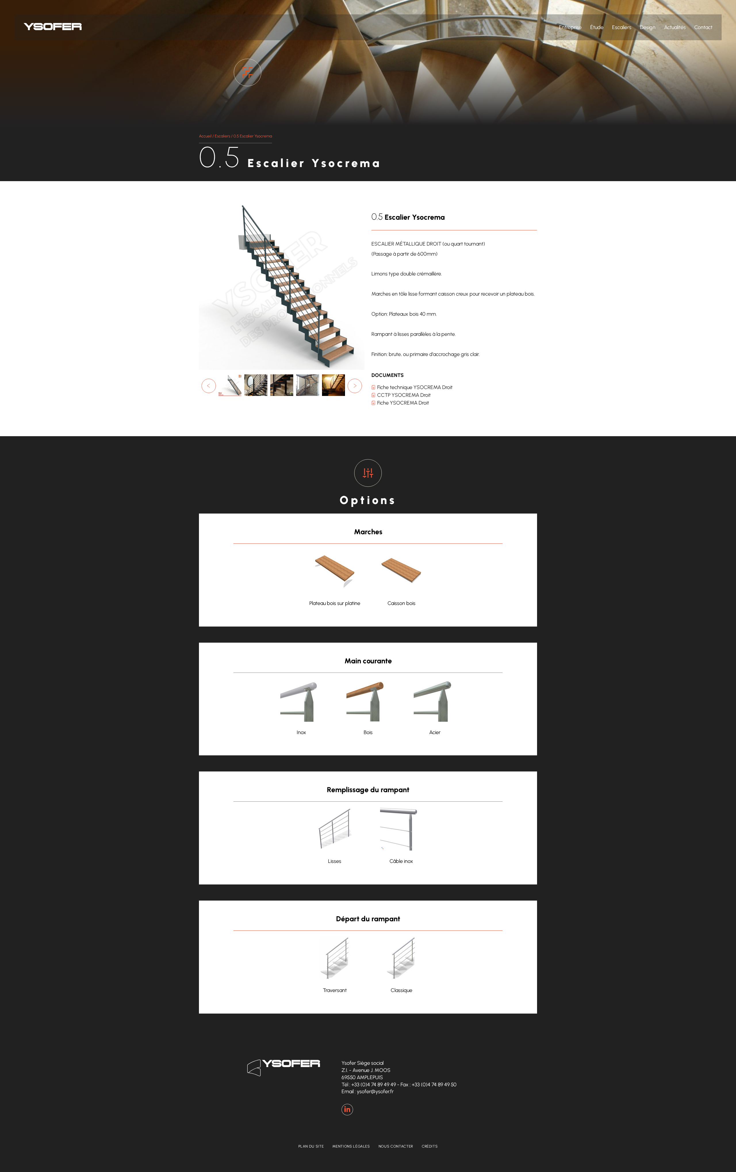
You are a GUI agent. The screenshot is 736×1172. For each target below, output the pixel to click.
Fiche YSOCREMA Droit (403, 403)
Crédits (430, 1146)
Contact (703, 27)
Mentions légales (351, 1146)
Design (648, 27)
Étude (596, 27)
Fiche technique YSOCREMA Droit (415, 387)
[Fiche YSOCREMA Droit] (229, 395)
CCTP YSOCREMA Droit (404, 395)
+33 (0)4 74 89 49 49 (373, 1084)
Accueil (205, 136)
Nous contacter (396, 1146)
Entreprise (570, 27)
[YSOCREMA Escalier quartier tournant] (333, 395)
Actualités (675, 27)
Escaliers (621, 27)
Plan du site (311, 1146)
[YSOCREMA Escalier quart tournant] (255, 395)
